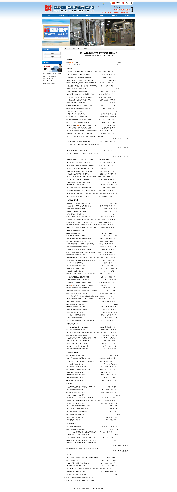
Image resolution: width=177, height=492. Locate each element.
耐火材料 (71, 62)
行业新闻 (52, 57)
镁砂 (72, 285)
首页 (48, 15)
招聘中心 (114, 15)
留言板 (101, 15)
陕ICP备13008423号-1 (98, 488)
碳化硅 (78, 125)
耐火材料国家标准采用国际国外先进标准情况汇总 (80, 477)
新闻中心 (88, 15)
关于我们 (62, 15)
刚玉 (76, 80)
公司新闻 (52, 53)
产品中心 (75, 15)
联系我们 (127, 15)
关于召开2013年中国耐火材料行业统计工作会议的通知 (81, 480)
